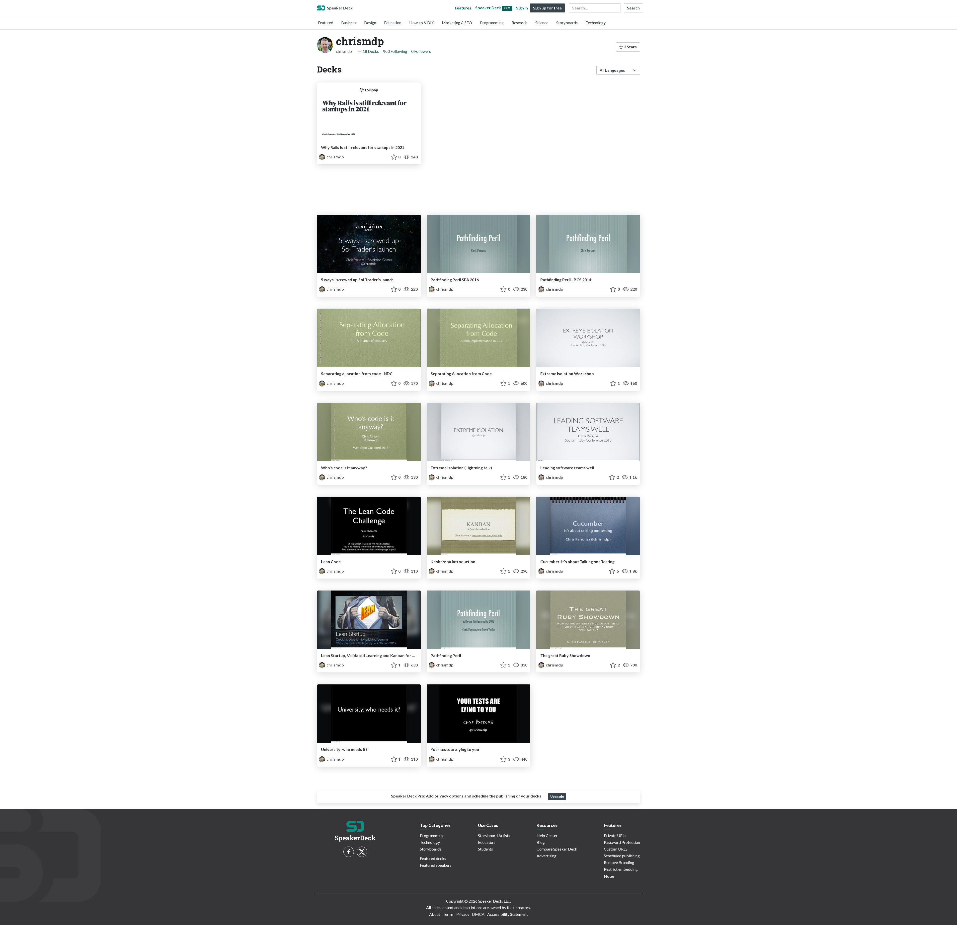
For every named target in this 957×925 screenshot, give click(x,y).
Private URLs (615, 835)
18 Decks (371, 51)
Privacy (462, 914)
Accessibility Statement (507, 914)
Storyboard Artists (494, 835)
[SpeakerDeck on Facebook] (348, 852)
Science (541, 22)
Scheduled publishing (622, 855)
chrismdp (335, 156)
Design (370, 22)
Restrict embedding (621, 869)
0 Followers (421, 51)
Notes (609, 876)
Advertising (547, 855)
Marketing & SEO (457, 22)
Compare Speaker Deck (557, 849)
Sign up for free (547, 7)
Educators (486, 842)
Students (485, 849)
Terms (448, 914)
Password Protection (622, 842)
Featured (325, 22)
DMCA (478, 914)
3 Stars (630, 46)
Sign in (522, 7)
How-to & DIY (421, 22)
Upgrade (557, 796)
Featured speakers (435, 865)
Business (348, 22)
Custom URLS (616, 849)
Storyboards (567, 22)
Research (519, 22)
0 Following (397, 51)
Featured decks (433, 858)
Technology (596, 22)
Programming (492, 22)
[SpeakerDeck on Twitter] (362, 852)
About (434, 914)
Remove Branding (619, 862)
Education (392, 22)
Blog (541, 842)
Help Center (547, 835)
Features (463, 7)
